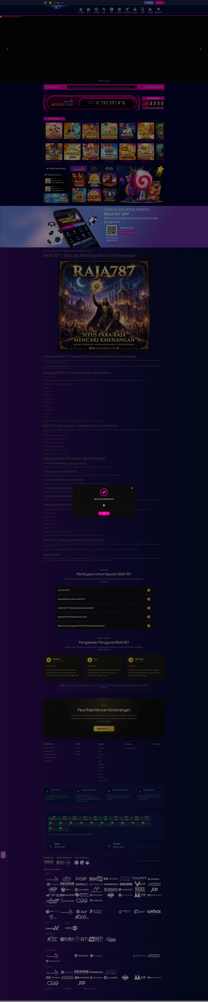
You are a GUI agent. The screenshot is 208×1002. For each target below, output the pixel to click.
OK (104, 513)
